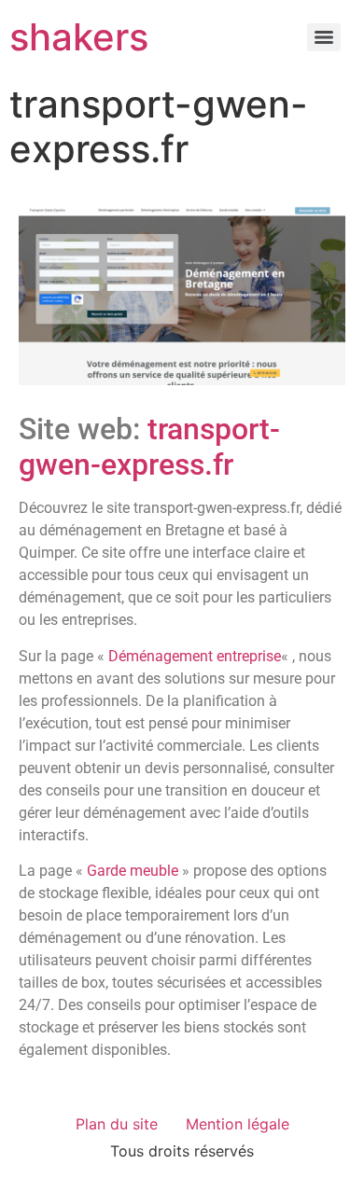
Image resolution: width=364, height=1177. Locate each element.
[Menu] (324, 37)
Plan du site (117, 1124)
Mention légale (237, 1124)
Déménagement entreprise (194, 656)
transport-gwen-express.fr (149, 446)
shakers (78, 37)
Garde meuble (132, 870)
